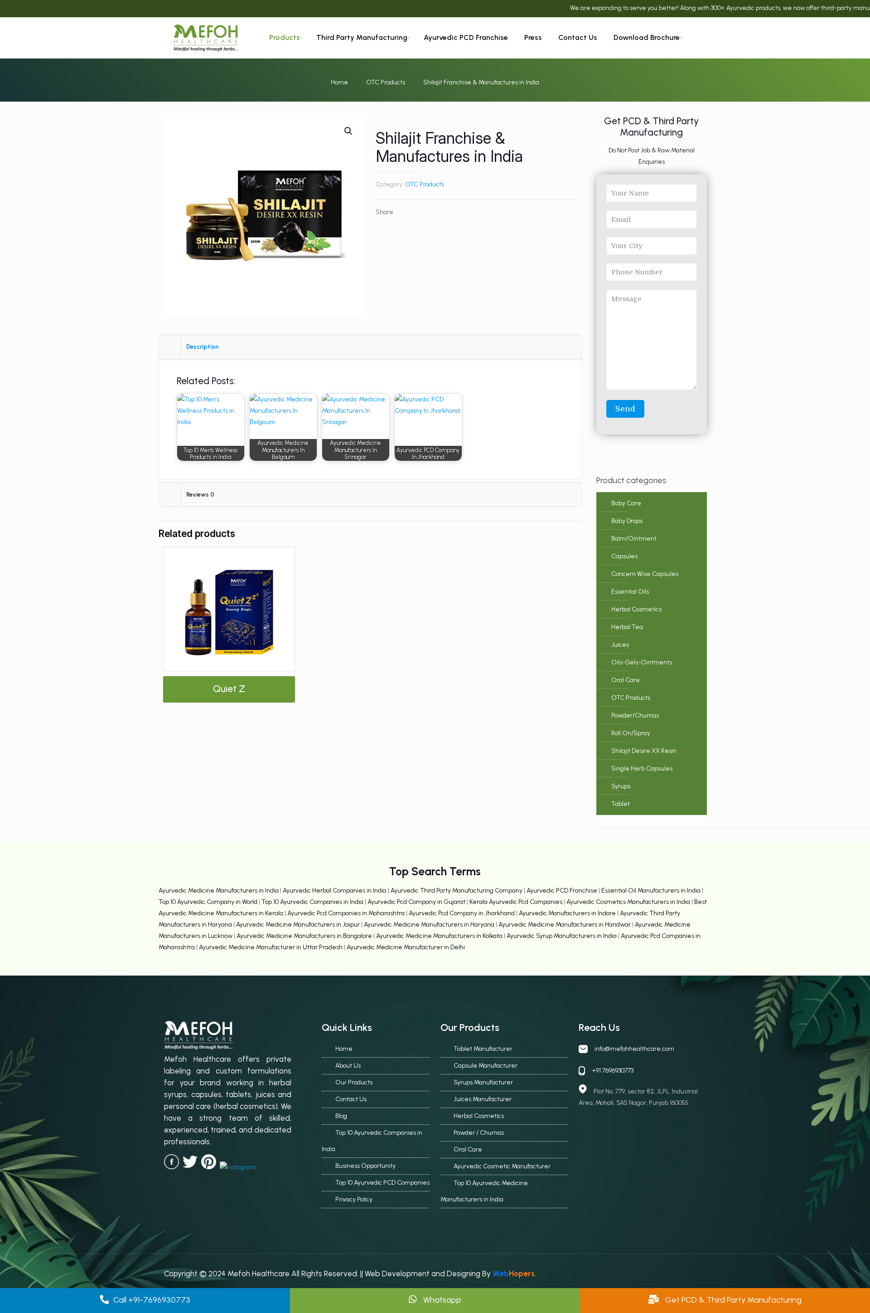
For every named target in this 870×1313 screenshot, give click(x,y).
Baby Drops (627, 521)
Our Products (353, 1082)
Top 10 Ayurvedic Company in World (209, 902)
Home (339, 82)
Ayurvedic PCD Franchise (562, 890)
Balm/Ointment (634, 538)
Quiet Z (229, 688)
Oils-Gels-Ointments (641, 662)
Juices (620, 645)
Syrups (620, 786)
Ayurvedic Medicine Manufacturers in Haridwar (564, 924)
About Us (348, 1065)
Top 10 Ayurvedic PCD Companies (382, 1182)
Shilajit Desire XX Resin (644, 751)
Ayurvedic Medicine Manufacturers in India (219, 890)
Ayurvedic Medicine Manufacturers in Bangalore (305, 936)
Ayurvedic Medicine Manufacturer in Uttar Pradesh (271, 947)
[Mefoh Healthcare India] (205, 37)
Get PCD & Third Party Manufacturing (732, 1300)
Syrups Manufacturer (483, 1082)
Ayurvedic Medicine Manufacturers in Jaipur (298, 924)
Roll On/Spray (630, 733)
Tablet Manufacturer (483, 1049)
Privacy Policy (353, 1199)
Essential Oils (630, 591)
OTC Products (385, 82)
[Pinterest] (737, 39)
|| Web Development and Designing (419, 1273)
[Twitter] (725, 39)
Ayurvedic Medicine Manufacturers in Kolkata (440, 936)
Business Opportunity (365, 1166)
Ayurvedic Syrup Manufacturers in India (562, 936)
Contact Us (351, 1099)
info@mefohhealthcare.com (634, 1049)
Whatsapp (441, 1300)
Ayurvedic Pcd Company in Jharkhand (462, 913)
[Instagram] (750, 39)
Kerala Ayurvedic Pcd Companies (516, 902)
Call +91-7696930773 (151, 1300)
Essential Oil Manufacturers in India (651, 890)
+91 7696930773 (612, 1070)
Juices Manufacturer (483, 1099)
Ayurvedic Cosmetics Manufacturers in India (628, 902)
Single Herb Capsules (641, 768)
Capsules (624, 556)
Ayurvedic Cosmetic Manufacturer (502, 1166)
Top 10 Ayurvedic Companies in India (312, 902)
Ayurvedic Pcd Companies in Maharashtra (346, 913)
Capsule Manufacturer (485, 1065)
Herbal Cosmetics (636, 609)
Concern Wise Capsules (644, 574)
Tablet (620, 804)
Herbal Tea (627, 627)
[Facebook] (712, 39)
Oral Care (625, 680)
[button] (349, 131)
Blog (341, 1116)
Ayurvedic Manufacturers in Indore (568, 913)
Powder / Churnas (479, 1133)
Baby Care (626, 503)
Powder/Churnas (635, 715)
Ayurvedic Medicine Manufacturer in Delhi (406, 947)
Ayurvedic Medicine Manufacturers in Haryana (430, 924)
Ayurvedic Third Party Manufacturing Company (457, 890)
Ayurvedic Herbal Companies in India (335, 890)
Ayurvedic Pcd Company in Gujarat (417, 902)
